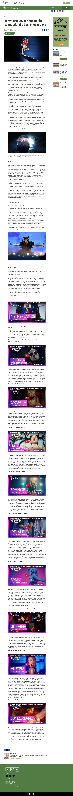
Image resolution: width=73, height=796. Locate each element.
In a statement (35, 119)
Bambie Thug (39, 92)
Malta (24, 679)
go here (17, 295)
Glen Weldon (10, 29)
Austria (26, 216)
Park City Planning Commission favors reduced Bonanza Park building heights (63, 72)
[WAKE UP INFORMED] (61, 25)
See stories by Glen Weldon (16, 758)
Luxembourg (20, 679)
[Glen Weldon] (6, 756)
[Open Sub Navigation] (6, 11)
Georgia (17, 216)
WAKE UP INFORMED (60, 35)
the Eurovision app (18, 274)
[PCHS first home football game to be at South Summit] (56, 65)
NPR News (6, 16)
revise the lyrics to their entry (21, 112)
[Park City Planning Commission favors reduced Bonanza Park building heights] (56, 72)
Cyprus (21, 216)
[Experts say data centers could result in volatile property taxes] (56, 53)
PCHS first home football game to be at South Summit (63, 64)
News (4, 11)
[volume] (8, 8)
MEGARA (27, 94)
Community (34, 11)
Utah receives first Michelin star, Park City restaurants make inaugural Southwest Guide (63, 85)
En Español (47, 11)
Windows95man (15, 94)
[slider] (9, 7)
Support (41, 11)
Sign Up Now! (61, 44)
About (28, 11)
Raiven (34, 94)
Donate (67, 2)
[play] (5, 7)
